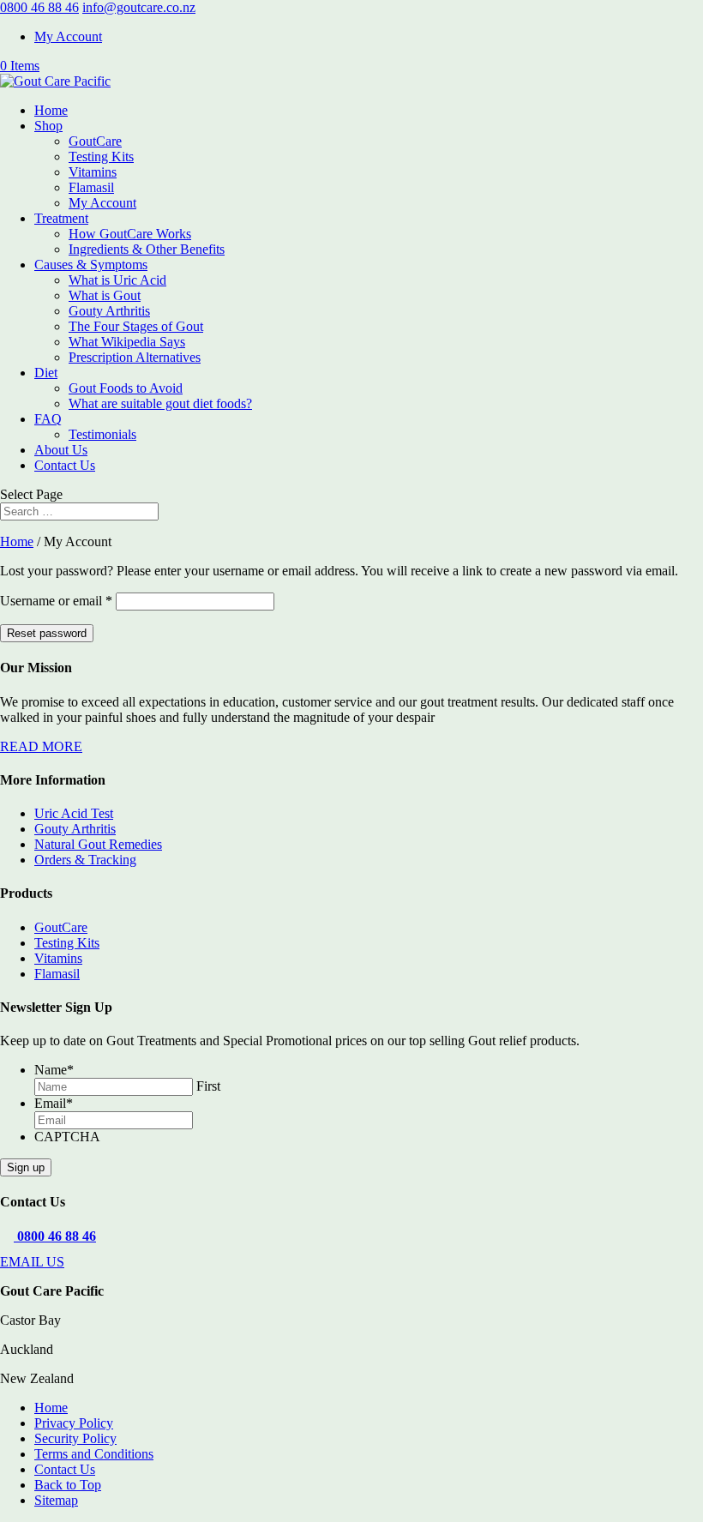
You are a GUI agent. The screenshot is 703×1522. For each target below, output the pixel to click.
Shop (48, 125)
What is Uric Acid (117, 280)
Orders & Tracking (85, 859)
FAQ (48, 419)
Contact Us (64, 465)
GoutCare (95, 141)
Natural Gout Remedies (98, 844)
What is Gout (105, 295)
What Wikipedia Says (127, 341)
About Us (60, 449)
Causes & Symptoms (90, 264)
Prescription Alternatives (135, 357)
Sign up (26, 1167)
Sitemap (56, 1500)
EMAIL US (32, 1261)
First (208, 1086)
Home (51, 110)
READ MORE (41, 746)
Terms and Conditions (93, 1454)
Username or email (56, 600)
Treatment (61, 218)
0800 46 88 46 (39, 7)
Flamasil (91, 187)
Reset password (47, 633)
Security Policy (75, 1438)
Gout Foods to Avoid (126, 388)
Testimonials (102, 434)
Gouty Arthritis (109, 311)
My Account (68, 36)
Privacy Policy (73, 1423)
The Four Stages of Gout (136, 326)
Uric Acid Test (73, 813)
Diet (45, 372)
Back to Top (67, 1484)
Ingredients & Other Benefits (147, 249)
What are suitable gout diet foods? (160, 403)
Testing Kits (101, 156)
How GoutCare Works (130, 233)
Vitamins (93, 172)
